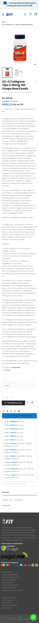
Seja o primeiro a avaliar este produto (22, 92)
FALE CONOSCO (7, 608)
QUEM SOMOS (6, 572)
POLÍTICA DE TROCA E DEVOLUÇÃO (12, 590)
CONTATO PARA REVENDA (10, 575)
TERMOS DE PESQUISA (9, 597)
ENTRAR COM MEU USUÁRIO (10, 577)
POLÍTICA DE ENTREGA (9, 588)
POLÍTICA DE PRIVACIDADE (10, 585)
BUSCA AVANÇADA (8, 600)
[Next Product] (35, 81)
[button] (35, 64)
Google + (15, 411)
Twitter (7, 411)
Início (4, 22)
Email (18, 411)
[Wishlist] (30, 14)
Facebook (3, 411)
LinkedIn (11, 411)
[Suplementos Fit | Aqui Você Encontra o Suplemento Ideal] (9, 14)
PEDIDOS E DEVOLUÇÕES (10, 605)
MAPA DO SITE (6, 603)
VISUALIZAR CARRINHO (9, 580)
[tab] (19, 415)
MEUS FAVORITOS (7, 582)
